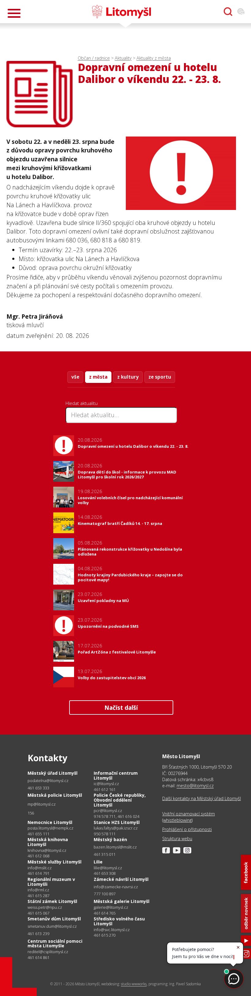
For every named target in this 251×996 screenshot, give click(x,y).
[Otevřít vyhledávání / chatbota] (228, 11)
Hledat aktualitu (82, 403)
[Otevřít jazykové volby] (240, 11)
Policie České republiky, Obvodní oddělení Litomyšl (120, 799)
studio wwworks (134, 984)
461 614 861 (38, 957)
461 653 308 (104, 873)
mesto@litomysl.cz (195, 785)
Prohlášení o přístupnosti (187, 829)
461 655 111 (38, 834)
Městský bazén (110, 839)
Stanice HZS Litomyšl (117, 822)
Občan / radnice (94, 58)
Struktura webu (177, 838)
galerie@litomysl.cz (111, 907)
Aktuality (123, 58)
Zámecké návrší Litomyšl (121, 879)
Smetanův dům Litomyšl (54, 919)
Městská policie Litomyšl (55, 795)
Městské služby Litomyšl (54, 862)
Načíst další (121, 707)
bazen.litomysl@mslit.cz (115, 847)
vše (75, 377)
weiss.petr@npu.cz (45, 907)
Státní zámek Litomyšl (52, 901)
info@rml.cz (38, 890)
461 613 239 (38, 933)
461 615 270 (104, 935)
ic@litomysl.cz (106, 783)
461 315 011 (104, 854)
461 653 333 (38, 788)
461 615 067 (38, 913)
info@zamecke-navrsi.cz (116, 887)
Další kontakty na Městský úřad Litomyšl (201, 798)
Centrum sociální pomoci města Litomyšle (55, 943)
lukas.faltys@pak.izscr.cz (116, 828)
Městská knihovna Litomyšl (48, 842)
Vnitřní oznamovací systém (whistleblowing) (188, 817)
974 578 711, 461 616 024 (116, 816)
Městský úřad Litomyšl (52, 773)
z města (98, 377)
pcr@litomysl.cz (108, 810)
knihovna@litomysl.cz (47, 850)
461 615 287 (38, 895)
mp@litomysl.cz (42, 804)
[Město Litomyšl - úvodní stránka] (121, 11)
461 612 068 (38, 856)
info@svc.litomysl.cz (112, 929)
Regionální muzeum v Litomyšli (51, 881)
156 (31, 813)
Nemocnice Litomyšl (50, 822)
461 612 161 (104, 789)
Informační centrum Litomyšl (116, 775)
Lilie (98, 862)
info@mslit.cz (40, 868)
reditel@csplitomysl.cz (48, 951)
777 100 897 (104, 894)
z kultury (128, 377)
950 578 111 (104, 834)
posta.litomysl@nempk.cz (50, 828)
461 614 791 (38, 873)
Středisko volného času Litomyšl (119, 921)
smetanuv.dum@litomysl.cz (52, 926)
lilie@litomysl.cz (108, 868)
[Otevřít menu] (14, 13)
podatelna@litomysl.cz (48, 780)
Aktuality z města (154, 58)
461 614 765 (104, 913)
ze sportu (159, 377)
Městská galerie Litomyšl (121, 901)
